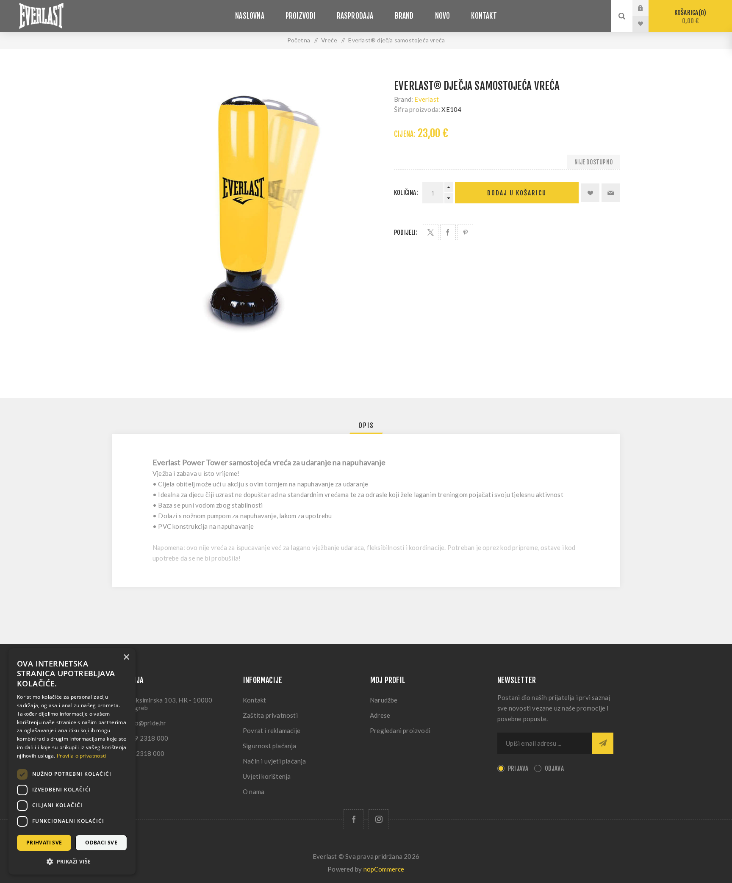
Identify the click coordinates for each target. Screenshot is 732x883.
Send (602, 743)
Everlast (426, 99)
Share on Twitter (430, 232)
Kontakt (254, 700)
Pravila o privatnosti (81, 755)
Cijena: (404, 134)
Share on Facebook (448, 232)
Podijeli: (406, 232)
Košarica (689, 16)
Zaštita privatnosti (270, 715)
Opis (366, 425)
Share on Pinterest (465, 232)
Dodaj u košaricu (516, 193)
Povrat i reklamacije (271, 730)
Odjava (554, 768)
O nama (253, 791)
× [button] (126, 657)
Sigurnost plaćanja (270, 746)
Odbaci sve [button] (101, 842)
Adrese (380, 715)
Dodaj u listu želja (590, 192)
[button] (72, 861)
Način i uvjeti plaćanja (274, 761)
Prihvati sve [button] (44, 842)
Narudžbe (384, 700)
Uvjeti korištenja (267, 776)
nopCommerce (384, 869)
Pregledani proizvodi (400, 730)
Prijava (647, 8)
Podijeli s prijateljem (611, 192)
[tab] (366, 425)
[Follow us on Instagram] (378, 819)
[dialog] (72, 761)
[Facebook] (353, 819)
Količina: (406, 193)
